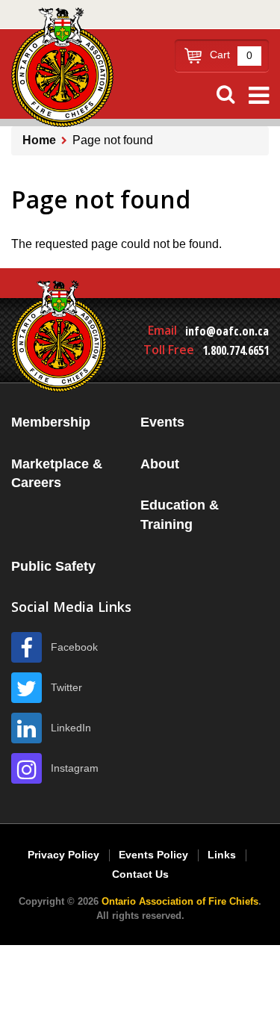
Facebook (74, 647)
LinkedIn (71, 728)
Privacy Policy (63, 855)
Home (39, 140)
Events (162, 422)
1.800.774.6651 (235, 350)
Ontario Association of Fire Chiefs (180, 901)
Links (222, 855)
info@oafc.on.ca (227, 331)
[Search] (225, 94)
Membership (50, 422)
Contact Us (140, 874)
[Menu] (259, 96)
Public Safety (53, 566)
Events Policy (153, 855)
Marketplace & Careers (56, 473)
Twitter (66, 687)
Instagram (75, 768)
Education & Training (179, 515)
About (159, 463)
